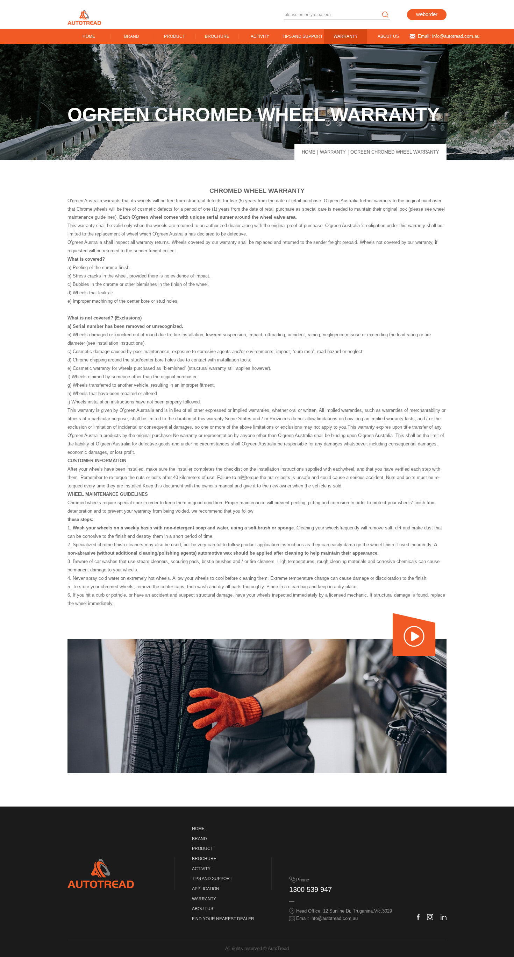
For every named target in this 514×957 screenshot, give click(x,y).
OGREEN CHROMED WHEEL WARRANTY (394, 152)
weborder (426, 14)
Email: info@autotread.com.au (448, 36)
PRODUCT (174, 36)
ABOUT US (388, 36)
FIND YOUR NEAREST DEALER (223, 918)
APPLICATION (205, 888)
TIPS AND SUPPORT (303, 36)
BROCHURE (217, 36)
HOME (89, 36)
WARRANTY (346, 36)
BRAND (131, 36)
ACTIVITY (260, 36)
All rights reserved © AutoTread (257, 948)
